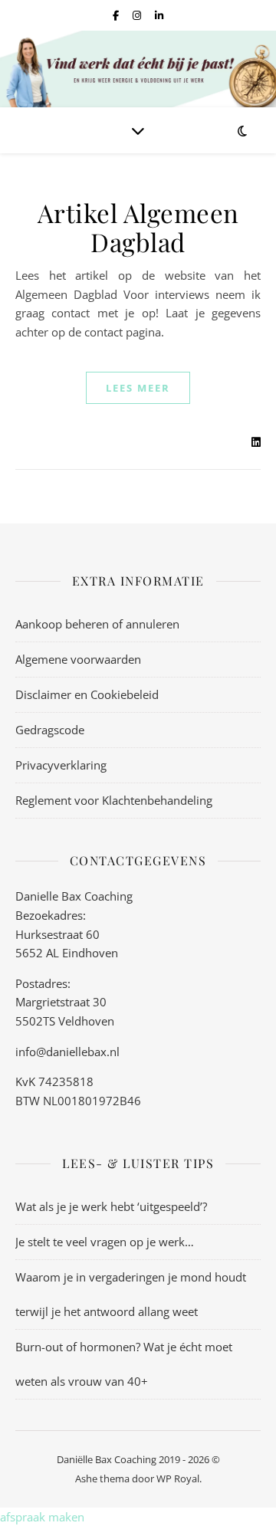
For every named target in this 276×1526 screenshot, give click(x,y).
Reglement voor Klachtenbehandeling (113, 800)
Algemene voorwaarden (78, 659)
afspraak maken (42, 1516)
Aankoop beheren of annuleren (97, 624)
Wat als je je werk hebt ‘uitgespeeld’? (111, 1206)
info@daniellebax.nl (67, 1051)
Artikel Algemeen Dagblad (138, 226)
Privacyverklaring (61, 765)
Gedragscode (49, 729)
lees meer (138, 388)
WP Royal (177, 1478)
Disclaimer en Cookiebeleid (87, 694)
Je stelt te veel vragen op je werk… (104, 1241)
